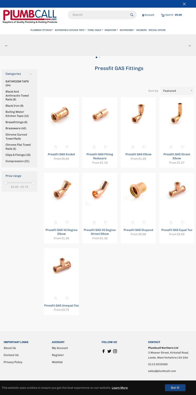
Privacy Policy (13, 362)
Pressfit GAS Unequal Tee (61, 305)
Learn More (120, 387)
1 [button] (96, 57)
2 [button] (99, 57)
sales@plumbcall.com (162, 371)
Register (58, 355)
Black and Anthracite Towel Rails (17, 95)
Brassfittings (16, 122)
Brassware (15, 128)
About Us (10, 348)
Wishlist (57, 362)
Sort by (153, 91)
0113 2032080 (158, 364)
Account (149, 14)
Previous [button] (6, 45)
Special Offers (157, 30)
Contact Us (11, 355)
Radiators (110, 30)
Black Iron (14, 105)
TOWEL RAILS (94, 30)
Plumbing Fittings (40, 30)
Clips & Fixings (18, 155)
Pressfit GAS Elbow (138, 154)
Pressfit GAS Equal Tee (176, 230)
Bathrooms (126, 30)
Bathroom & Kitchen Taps (69, 30)
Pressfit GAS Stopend (138, 230)
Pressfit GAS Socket (61, 154)
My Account (60, 348)
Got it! (175, 387)
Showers (141, 30)
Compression (17, 161)
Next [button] (189, 45)
